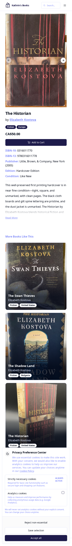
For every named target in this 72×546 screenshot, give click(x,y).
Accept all (36, 538)
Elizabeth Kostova (23, 120)
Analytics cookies (17, 493)
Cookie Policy (27, 471)
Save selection (36, 530)
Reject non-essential (36, 522)
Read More (11, 217)
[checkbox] (63, 492)
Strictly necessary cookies (22, 479)
